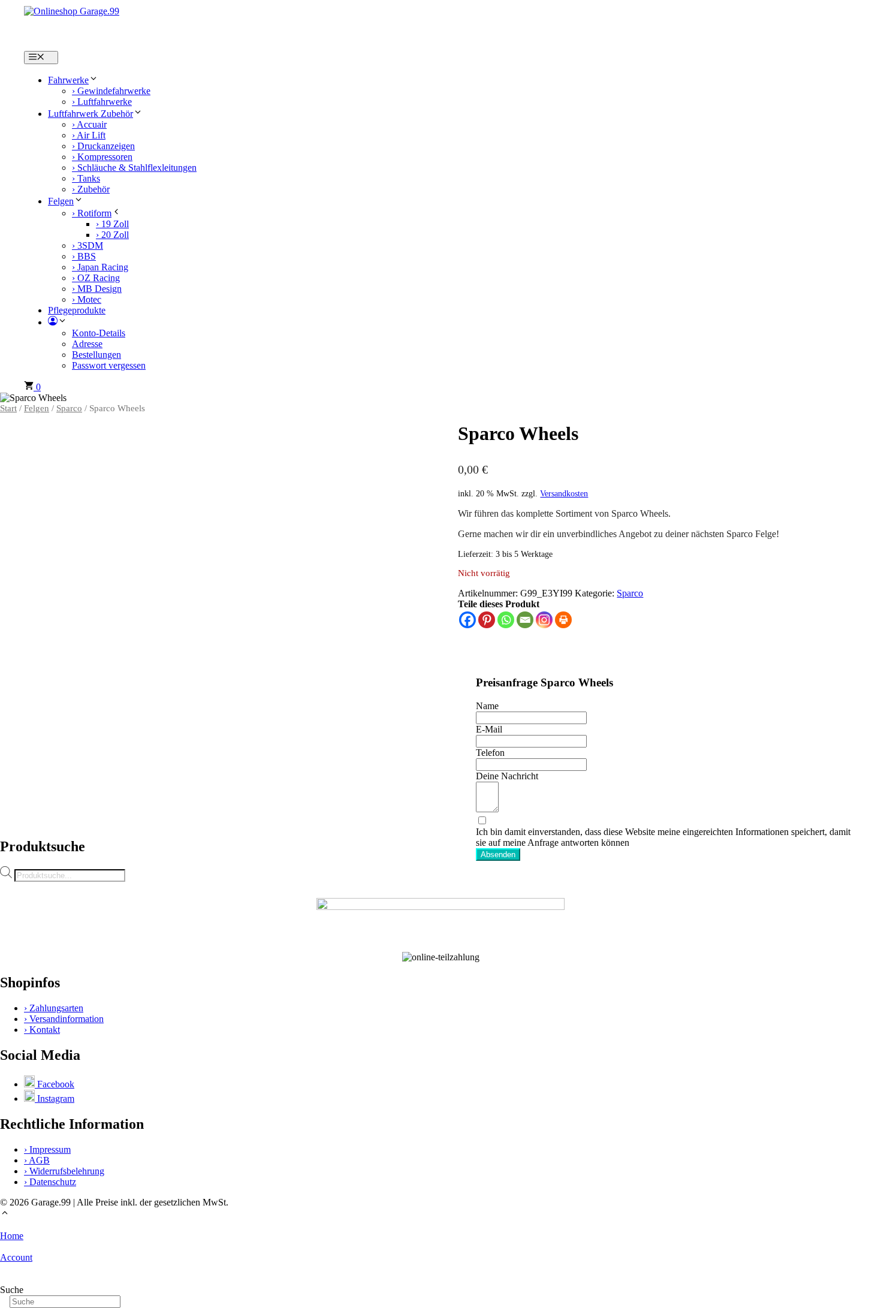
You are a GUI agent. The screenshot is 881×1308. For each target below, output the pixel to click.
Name (487, 706)
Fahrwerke (68, 80)
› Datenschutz (50, 1182)
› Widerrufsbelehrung (64, 1171)
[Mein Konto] (57, 322)
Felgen (61, 201)
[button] (5, 1214)
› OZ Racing (96, 278)
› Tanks (86, 178)
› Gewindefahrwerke (111, 91)
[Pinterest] (486, 619)
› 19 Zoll (112, 224)
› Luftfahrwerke (102, 102)
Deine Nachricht (507, 776)
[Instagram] (544, 619)
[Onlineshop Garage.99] (164, 25)
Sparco (69, 408)
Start (8, 408)
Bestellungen (96, 354)
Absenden (498, 854)
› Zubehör (91, 189)
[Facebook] (467, 619)
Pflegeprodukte (76, 310)
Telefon (490, 753)
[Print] (563, 619)
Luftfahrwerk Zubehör (90, 114)
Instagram (54, 1098)
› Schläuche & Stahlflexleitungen (134, 167)
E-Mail (489, 729)
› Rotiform (91, 213)
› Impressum (47, 1149)
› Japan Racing (100, 267)
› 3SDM (87, 245)
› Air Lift (88, 135)
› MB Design (97, 289)
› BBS (84, 256)
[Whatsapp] (505, 619)
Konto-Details (98, 333)
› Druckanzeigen (103, 146)
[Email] (525, 619)
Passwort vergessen (109, 365)
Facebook (54, 1084)
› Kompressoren (102, 157)
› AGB (37, 1160)
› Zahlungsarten (53, 1008)
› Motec (86, 299)
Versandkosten (564, 493)
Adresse (87, 344)
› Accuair (89, 124)
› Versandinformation (64, 1019)
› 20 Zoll (112, 235)
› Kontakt (42, 1029)
